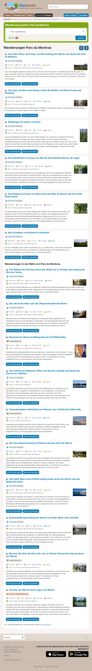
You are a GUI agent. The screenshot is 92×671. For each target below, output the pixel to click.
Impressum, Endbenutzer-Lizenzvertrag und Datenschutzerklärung (14, 649)
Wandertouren (19, 15)
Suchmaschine (45, 624)
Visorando (7, 19)
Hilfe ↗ (30, 15)
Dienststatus (38, 666)
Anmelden (83, 15)
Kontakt (7, 656)
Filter (14, 38)
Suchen (80, 38)
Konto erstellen (71, 15)
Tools (7, 15)
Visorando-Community (12, 660)
